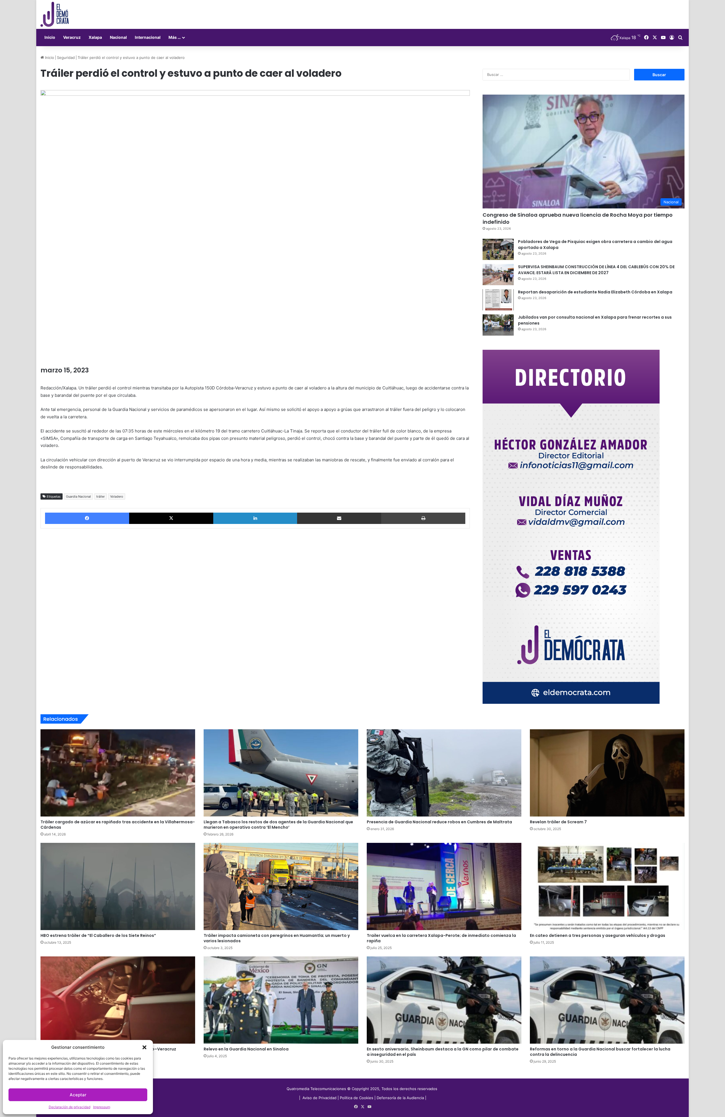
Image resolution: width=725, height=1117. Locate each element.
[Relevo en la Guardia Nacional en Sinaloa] (281, 1000)
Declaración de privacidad (69, 1107)
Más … (175, 37)
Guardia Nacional (78, 496)
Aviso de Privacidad (320, 1097)
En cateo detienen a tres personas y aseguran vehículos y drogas (598, 935)
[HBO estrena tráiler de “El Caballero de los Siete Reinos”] (117, 886)
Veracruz (72, 37)
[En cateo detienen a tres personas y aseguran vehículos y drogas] (607, 886)
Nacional (118, 37)
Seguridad (66, 57)
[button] (144, 1047)
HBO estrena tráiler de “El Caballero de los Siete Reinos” (98, 935)
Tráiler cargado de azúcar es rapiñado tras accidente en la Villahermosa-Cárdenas (117, 824)
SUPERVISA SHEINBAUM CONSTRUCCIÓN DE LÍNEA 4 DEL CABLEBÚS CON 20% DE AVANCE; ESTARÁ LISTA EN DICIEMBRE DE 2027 (596, 270)
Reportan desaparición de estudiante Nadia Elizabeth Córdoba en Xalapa (595, 292)
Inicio (49, 37)
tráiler (100, 496)
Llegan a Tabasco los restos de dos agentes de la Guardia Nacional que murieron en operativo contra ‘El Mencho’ (278, 824)
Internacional (148, 37)
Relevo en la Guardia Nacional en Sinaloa (246, 1049)
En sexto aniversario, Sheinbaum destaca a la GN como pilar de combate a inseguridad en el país (443, 1051)
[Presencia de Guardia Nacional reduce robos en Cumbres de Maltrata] (444, 773)
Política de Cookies (356, 1097)
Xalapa (95, 37)
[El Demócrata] (54, 14)
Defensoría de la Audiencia (400, 1097)
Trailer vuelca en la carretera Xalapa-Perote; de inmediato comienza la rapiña (441, 938)
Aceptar (78, 1094)
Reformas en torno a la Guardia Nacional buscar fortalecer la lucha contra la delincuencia (600, 1051)
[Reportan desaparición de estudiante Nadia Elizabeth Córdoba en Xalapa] (498, 299)
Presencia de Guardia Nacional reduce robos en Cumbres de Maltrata (439, 822)
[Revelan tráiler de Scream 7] (607, 773)
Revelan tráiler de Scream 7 (558, 822)
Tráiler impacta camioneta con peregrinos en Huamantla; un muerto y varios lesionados (277, 938)
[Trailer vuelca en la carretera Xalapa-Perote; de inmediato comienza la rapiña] (444, 886)
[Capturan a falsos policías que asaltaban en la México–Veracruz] (117, 1000)
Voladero (116, 496)
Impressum (101, 1107)
